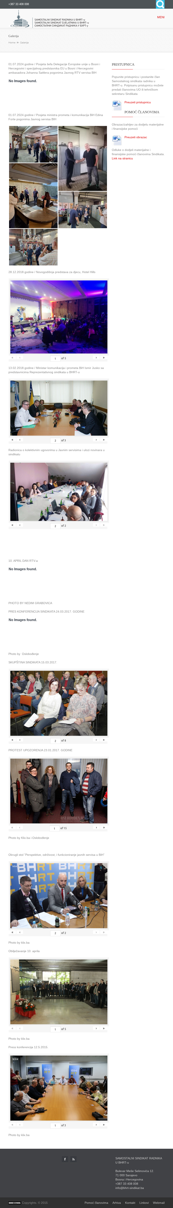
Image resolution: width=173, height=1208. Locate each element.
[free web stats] (14, 1202)
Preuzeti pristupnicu (137, 102)
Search (160, 4)
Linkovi (144, 1202)
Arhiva (116, 1202)
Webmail (159, 1202)
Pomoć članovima (96, 1202)
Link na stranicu (122, 158)
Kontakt (130, 1202)
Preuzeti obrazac (135, 137)
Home (11, 42)
